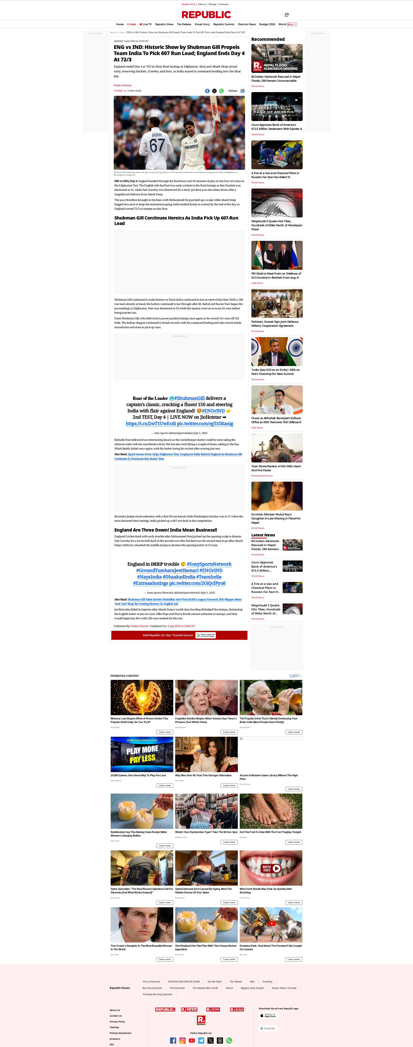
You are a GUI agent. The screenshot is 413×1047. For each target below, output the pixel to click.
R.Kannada (224, 4)
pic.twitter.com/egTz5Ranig (205, 423)
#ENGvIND (213, 411)
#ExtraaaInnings (150, 583)
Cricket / (122, 32)
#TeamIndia (209, 577)
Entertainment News (262, 476)
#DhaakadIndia (179, 577)
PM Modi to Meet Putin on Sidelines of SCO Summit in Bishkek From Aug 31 (276, 276)
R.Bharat (202, 4)
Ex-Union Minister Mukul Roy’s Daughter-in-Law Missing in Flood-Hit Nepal (275, 518)
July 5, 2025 (200, 433)
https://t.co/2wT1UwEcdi (151, 423)
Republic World (188, 4)
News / (113, 32)
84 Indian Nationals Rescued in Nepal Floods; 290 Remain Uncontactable (275, 79)
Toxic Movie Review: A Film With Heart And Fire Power (276, 468)
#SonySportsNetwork (209, 564)
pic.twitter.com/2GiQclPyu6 (197, 583)
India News (257, 283)
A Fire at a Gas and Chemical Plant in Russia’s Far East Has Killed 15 (275, 175)
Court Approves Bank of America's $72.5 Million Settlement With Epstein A (276, 127)
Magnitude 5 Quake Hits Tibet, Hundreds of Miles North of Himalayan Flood (276, 225)
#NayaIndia (149, 577)
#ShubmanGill (189, 398)
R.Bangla (212, 4)
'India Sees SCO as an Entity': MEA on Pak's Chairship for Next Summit (275, 372)
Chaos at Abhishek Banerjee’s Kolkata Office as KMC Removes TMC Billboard (276, 420)
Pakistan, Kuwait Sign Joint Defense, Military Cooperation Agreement (275, 324)
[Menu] (285, 14)
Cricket (118, 91)
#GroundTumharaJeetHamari (167, 570)
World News (257, 86)
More (290, 24)
